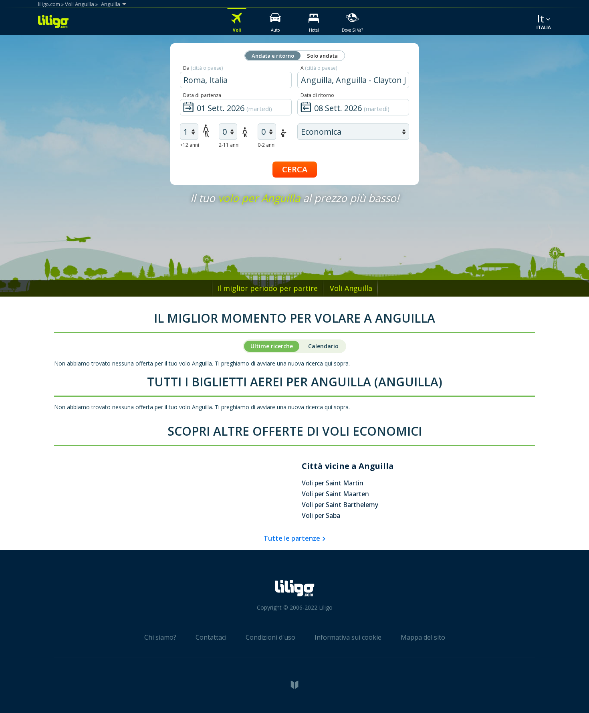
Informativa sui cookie (348, 637)
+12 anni (189, 144)
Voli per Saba (321, 515)
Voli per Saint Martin (332, 483)
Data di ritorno (317, 95)
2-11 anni (229, 144)
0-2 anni (267, 144)
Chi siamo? (160, 637)
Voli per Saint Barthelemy (340, 504)
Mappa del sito (423, 637)
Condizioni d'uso (270, 637)
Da (203, 68)
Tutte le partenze (292, 538)
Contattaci (211, 637)
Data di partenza (202, 95)
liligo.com (49, 4)
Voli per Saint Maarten (335, 493)
